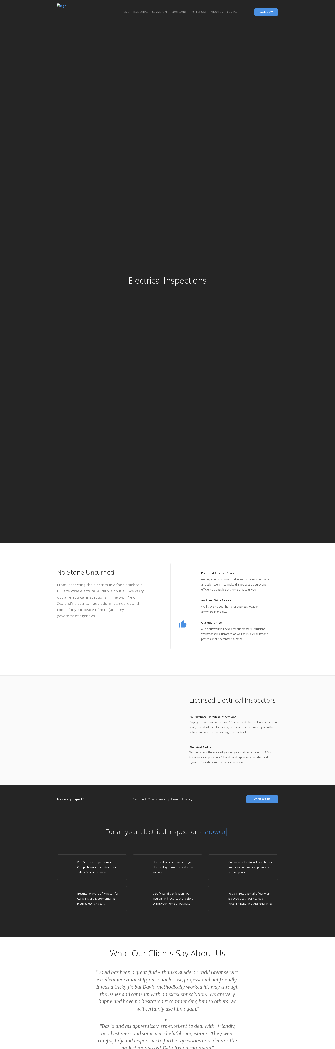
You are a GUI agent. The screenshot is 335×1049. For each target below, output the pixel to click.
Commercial (160, 12)
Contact (233, 12)
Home (125, 12)
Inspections (199, 12)
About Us (217, 12)
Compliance (179, 12)
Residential (140, 12)
